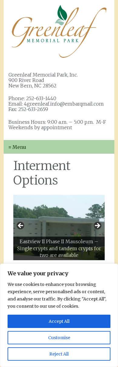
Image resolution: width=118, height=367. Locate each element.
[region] (59, 315)
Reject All (59, 354)
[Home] (59, 31)
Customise (59, 337)
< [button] (20, 226)
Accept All (59, 321)
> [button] (97, 226)
